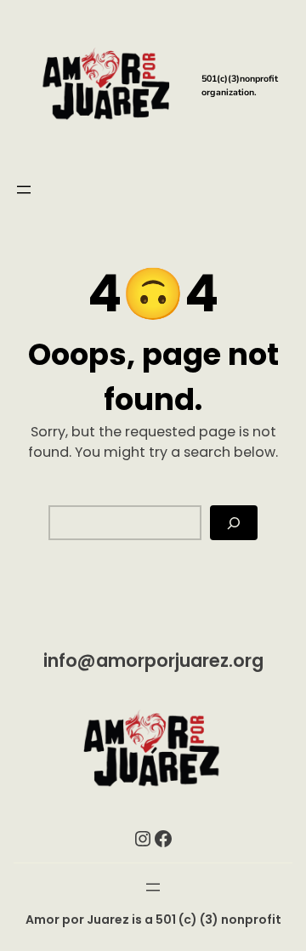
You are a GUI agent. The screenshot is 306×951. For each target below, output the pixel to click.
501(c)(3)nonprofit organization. (239, 85)
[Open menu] (24, 189)
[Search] (234, 522)
